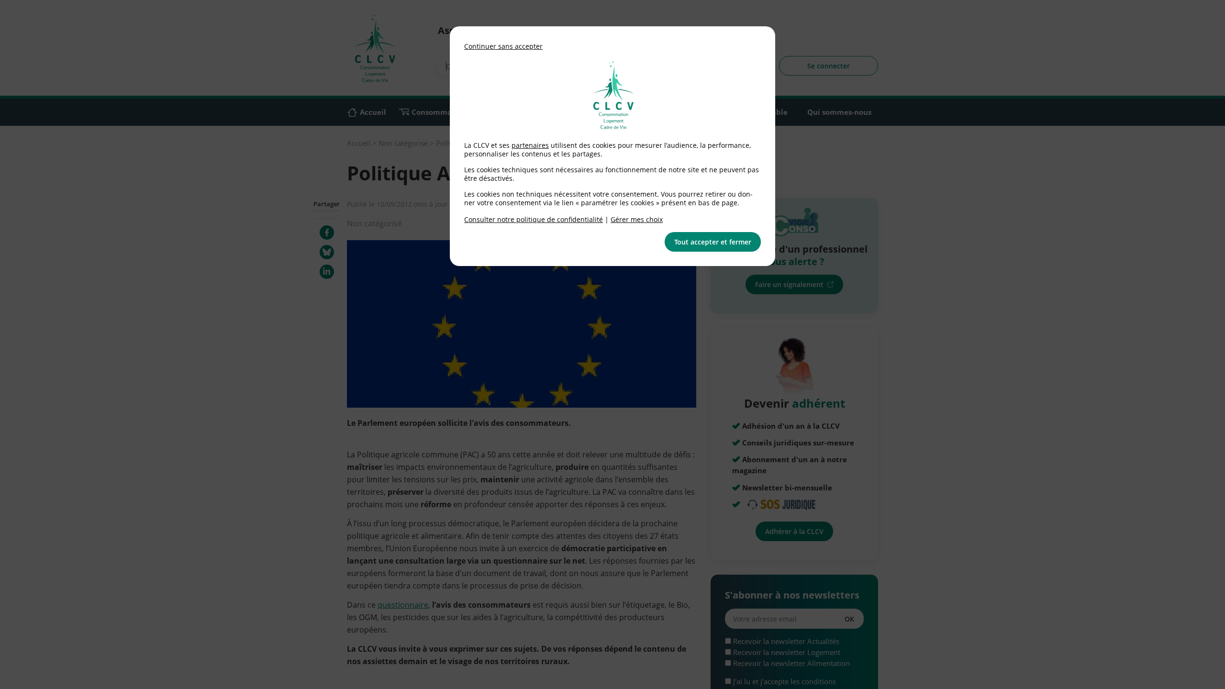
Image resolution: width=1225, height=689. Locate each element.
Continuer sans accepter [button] (503, 46)
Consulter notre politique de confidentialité (533, 219)
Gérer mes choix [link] (637, 219)
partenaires (530, 145)
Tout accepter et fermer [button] (712, 241)
